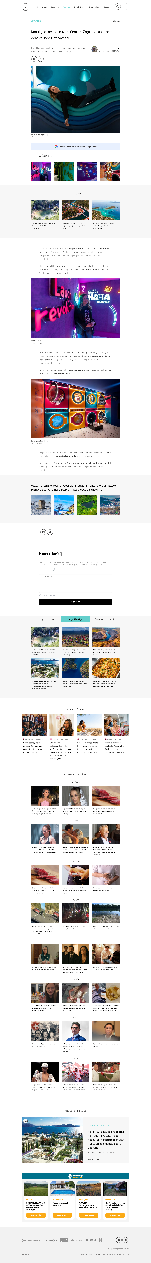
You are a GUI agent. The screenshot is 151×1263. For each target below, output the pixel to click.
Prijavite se (75, 602)
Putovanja (55, 7)
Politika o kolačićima (123, 1254)
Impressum (84, 1254)
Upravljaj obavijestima (119, 1249)
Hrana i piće (42, 7)
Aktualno (66, 7)
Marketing (92, 1254)
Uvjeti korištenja (100, 1254)
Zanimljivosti (79, 7)
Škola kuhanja (95, 7)
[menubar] (126, 6)
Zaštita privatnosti (111, 1254)
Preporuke (108, 7)
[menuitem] (126, 6)
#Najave (116, 21)
